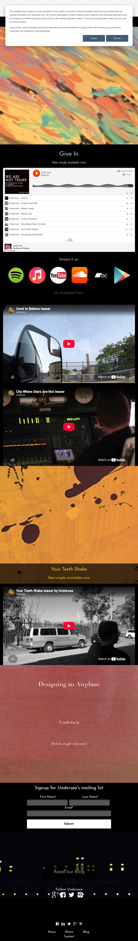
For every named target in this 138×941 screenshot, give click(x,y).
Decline (117, 38)
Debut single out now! (69, 743)
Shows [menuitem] (69, 932)
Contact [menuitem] (69, 936)
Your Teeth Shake (69, 569)
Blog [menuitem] (86, 932)
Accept (94, 38)
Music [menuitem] (52, 932)
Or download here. (69, 293)
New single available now (69, 578)
